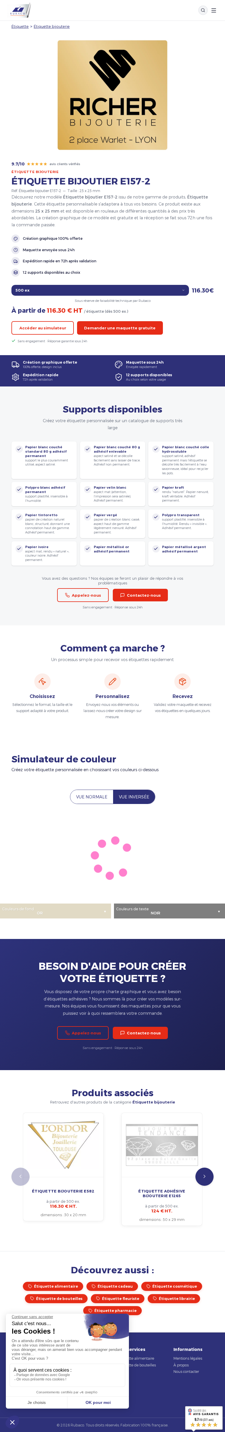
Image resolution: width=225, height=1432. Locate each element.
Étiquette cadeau (115, 1286)
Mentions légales (187, 1358)
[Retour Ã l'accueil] (19, 10)
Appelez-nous (86, 595)
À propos (181, 1365)
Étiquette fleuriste (120, 1298)
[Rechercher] (203, 10)
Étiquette (20, 26)
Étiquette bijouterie (52, 26)
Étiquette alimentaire (56, 1286)
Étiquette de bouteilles (59, 1298)
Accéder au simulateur (42, 328)
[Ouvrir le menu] (214, 10)
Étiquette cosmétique (174, 1286)
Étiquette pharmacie (115, 1310)
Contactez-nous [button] (144, 595)
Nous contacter (186, 1371)
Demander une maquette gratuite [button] (120, 328)
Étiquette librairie (177, 1298)
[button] (204, 1177)
